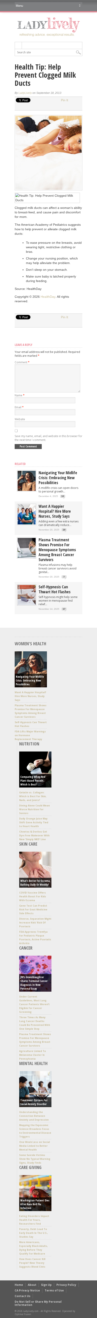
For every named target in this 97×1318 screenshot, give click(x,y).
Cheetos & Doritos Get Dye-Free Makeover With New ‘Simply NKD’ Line (34, 835)
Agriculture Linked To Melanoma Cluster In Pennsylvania (32, 1054)
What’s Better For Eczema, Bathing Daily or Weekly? (35, 883)
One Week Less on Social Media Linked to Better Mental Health (34, 1145)
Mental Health (33, 1063)
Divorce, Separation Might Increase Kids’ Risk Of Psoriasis (35, 922)
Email (19, 407)
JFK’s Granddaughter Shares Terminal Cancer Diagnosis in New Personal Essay (33, 983)
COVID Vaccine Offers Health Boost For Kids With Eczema (32, 896)
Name (20, 395)
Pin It (64, 100)
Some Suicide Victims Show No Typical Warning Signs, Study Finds (34, 1158)
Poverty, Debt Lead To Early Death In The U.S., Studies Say (33, 1233)
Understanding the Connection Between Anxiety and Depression (34, 1115)
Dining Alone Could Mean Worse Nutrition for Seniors (34, 809)
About (32, 1285)
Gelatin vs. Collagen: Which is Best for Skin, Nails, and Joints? (32, 796)
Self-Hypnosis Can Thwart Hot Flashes (55, 589)
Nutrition (29, 744)
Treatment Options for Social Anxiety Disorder (33, 1102)
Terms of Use (54, 1290)
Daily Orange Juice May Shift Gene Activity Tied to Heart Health (33, 822)
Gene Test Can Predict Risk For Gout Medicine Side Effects (33, 909)
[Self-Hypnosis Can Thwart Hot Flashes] (27, 604)
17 (64, 609)
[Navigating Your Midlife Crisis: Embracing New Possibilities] (27, 490)
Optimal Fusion (23, 1314)
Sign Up (46, 1285)
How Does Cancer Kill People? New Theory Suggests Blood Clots (32, 1262)
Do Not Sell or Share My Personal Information (38, 1303)
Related (20, 464)
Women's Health (30, 644)
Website (20, 419)
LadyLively (25, 93)
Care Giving (30, 1167)
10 (62, 496)
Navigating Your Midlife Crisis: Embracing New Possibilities (58, 477)
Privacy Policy (66, 1285)
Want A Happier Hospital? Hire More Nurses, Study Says (55, 511)
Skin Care (28, 844)
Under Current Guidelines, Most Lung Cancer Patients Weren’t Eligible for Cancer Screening (34, 1004)
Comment (22, 362)
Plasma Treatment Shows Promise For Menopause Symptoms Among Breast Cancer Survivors (57, 549)
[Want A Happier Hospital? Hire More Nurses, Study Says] (27, 523)
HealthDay (48, 296)
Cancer (25, 948)
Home (19, 1285)
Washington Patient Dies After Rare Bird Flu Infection (34, 1204)
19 (64, 529)
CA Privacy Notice (27, 1290)
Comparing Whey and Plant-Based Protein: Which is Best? (32, 780)
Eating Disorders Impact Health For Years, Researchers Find (34, 1219)
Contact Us (22, 1296)
